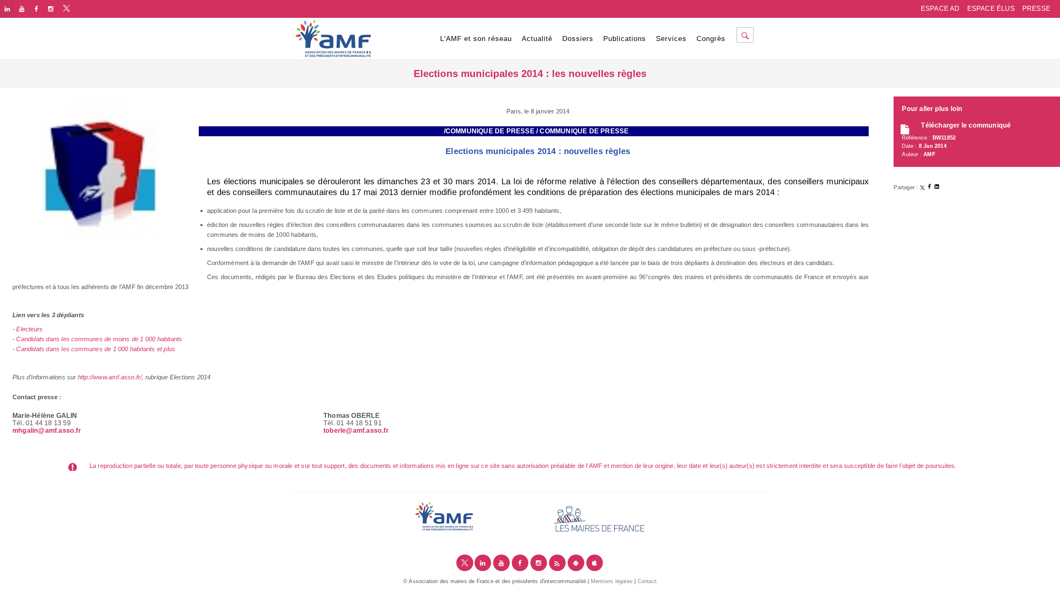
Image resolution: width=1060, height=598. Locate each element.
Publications (624, 39)
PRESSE (1036, 8)
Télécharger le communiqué (966, 125)
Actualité (537, 39)
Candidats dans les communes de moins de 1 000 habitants (99, 338)
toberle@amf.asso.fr (355, 430)
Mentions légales (612, 581)
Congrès (710, 39)
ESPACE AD (940, 8)
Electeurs (29, 329)
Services (671, 39)
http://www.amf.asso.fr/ (110, 377)
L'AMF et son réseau (476, 39)
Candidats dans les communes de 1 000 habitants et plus (95, 348)
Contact (647, 581)
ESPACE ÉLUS (991, 8)
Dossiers (577, 39)
